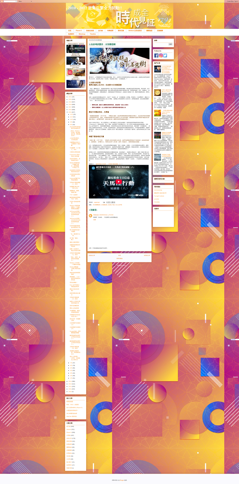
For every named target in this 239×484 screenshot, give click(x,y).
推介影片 (69, 462)
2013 (70, 384)
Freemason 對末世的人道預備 (75, 155)
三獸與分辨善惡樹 (75, 152)
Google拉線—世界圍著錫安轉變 (75, 332)
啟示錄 (100, 30)
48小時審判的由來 (71, 413)
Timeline (93, 34)
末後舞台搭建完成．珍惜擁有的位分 (75, 352)
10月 (71, 119)
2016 (70, 109)
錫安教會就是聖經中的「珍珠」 (75, 198)
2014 (70, 381)
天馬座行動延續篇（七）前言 (75, 253)
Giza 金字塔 (118, 204)
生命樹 (110, 204)
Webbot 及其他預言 (135, 30)
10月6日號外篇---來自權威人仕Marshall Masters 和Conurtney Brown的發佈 (167, 69)
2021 (70, 97)
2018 (70, 104)
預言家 (68, 456)
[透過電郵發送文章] (103, 202)
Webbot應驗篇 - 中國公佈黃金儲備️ (75, 268)
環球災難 (121, 30)
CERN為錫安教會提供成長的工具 (75, 226)
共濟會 (68, 435)
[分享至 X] (111, 202)
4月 (71, 370)
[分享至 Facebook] (112, 202)
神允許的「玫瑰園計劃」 (75, 319)
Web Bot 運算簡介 (71, 416)
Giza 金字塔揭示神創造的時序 (74, 285)
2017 (70, 107)
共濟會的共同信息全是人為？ (75, 315)
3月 (71, 373)
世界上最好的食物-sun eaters (166, 90)
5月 (71, 368)
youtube (156, 199)
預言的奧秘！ (74, 282)
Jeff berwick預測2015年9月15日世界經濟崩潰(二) (75, 214)
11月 (71, 117)
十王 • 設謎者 (73, 195)
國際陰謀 (149, 30)
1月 (71, 378)
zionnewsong (158, 190)
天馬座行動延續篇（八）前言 (75, 183)
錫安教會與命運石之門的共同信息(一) (75, 342)
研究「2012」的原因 (72, 404)
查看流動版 (120, 258)
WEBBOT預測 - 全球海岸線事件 (166, 155)
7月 (71, 363)
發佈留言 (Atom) (121, 265)
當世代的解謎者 (74, 305)
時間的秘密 (69, 401)
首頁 (69, 30)
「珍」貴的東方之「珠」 (75, 234)
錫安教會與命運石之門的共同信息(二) (75, 337)
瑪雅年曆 (69, 468)
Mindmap (82, 34)
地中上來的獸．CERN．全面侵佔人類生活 (75, 358)
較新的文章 (92, 255)
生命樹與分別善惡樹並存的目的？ (75, 170)
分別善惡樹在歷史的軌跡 (75, 175)
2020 (70, 99)
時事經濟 (110, 30)
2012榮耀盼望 (96, 204)
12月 (71, 114)
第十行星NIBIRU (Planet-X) (74, 407)
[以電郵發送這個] (107, 202)
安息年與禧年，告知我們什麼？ (75, 159)
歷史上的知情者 (74, 308)
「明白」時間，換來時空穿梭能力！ (75, 258)
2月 (71, 375)
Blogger (122, 480)
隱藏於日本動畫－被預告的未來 (167, 133)
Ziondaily (157, 202)
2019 (70, 102)
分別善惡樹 (104, 204)
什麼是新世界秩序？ (72, 410)
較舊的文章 (147, 255)
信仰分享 (69, 438)
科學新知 (69, 453)
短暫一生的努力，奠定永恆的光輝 (75, 249)
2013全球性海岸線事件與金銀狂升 (75, 127)
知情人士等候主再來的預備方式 (75, 302)
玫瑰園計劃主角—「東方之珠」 (75, 187)
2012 (70, 386)
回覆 (94, 219)
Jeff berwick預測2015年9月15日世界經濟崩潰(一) (75, 221)
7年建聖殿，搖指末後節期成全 (75, 311)
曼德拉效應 (90, 30)
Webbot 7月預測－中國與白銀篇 (75, 263)
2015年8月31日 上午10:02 (106, 215)
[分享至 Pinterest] (114, 202)
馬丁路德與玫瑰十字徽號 (75, 230)
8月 (71, 124)
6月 (71, 365)
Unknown (96, 215)
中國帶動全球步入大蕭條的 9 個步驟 (75, 144)
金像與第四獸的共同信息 (75, 245)
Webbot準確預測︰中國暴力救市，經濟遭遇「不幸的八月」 (75, 165)
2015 (70, 112)
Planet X (79, 30)
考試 (113, 204)
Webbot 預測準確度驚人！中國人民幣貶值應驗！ (75, 207)
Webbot (68, 429)
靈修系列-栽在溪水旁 (160, 193)
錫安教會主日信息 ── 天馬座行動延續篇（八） (109, 164)
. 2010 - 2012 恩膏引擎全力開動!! (94, 8)
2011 (70, 389)
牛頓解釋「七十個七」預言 (75, 148)
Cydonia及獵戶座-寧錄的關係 (75, 179)
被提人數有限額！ (75, 242)
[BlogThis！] (109, 202)
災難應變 (160, 30)
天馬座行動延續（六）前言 (74, 298)
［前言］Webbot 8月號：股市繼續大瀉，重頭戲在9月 (75, 133)
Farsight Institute (159, 196)
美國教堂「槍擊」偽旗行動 (75, 191)
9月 (71, 122)
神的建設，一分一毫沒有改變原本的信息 (75, 278)
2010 (70, 391)
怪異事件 (71, 34)
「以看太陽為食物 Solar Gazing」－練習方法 (167, 112)
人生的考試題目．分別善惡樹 (75, 138)
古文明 (68, 459)
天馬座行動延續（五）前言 (74, 347)
